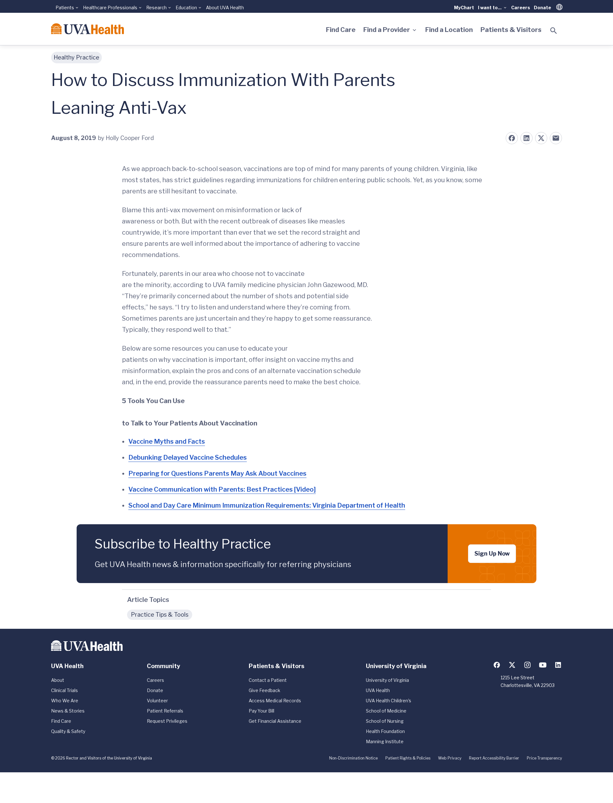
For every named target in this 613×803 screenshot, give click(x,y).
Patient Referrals (165, 710)
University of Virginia (387, 680)
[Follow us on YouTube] (543, 665)
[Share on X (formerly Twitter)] (541, 138)
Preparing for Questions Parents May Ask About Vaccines (217, 473)
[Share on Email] (556, 138)
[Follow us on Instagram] (527, 665)
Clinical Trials (64, 690)
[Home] (87, 28)
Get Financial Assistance (275, 721)
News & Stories (68, 710)
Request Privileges (167, 721)
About (57, 680)
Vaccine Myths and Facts (166, 441)
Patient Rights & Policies (407, 758)
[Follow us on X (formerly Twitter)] (512, 665)
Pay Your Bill (261, 710)
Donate (542, 7)
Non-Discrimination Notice (353, 758)
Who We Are (64, 700)
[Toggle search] (553, 30)
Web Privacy (449, 758)
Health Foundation (385, 731)
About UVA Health (225, 7)
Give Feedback (264, 690)
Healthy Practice (76, 57)
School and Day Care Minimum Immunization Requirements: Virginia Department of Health (266, 505)
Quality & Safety (68, 731)
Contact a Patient (268, 680)
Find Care (341, 30)
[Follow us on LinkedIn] (558, 665)
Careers (520, 7)
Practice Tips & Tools (159, 614)
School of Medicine (386, 710)
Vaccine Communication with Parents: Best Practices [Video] (222, 489)
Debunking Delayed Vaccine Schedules (187, 457)
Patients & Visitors (511, 30)
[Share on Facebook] (512, 138)
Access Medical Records (275, 700)
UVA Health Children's (388, 700)
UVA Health (378, 690)
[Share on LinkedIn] (526, 138)
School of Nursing (385, 721)
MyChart (464, 7)
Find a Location (449, 30)
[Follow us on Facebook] (497, 665)
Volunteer (157, 700)
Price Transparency (544, 758)
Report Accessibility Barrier (494, 758)
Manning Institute (385, 741)
